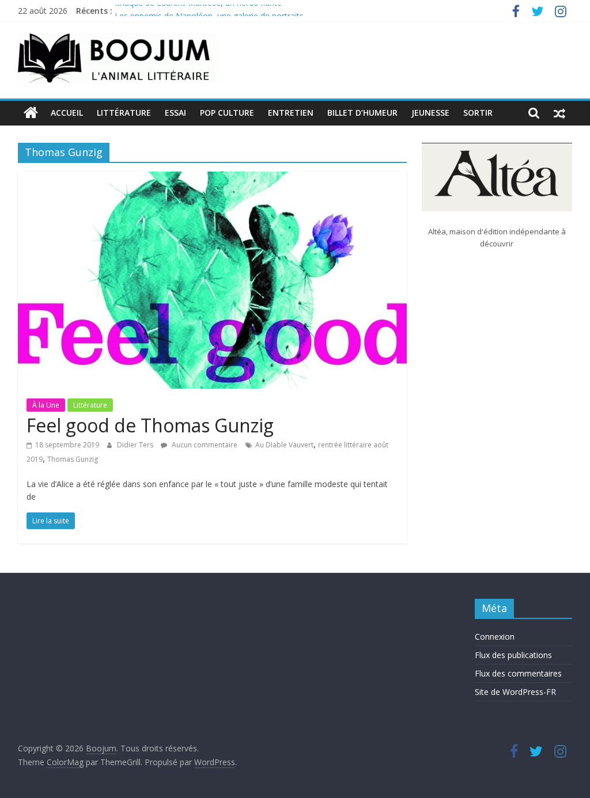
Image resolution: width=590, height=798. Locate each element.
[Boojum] (31, 113)
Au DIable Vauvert (284, 445)
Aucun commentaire (203, 445)
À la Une (45, 405)
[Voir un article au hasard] (559, 113)
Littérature (124, 112)
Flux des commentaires (518, 673)
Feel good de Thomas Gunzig (150, 425)
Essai (175, 112)
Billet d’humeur (362, 112)
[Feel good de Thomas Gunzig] (212, 178)
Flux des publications (513, 654)
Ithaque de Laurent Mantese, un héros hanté (198, 8)
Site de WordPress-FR (515, 691)
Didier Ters (136, 445)
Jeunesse (430, 112)
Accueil (67, 112)
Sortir (478, 112)
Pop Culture (227, 112)
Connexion (495, 636)
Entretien (290, 112)
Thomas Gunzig (72, 459)
